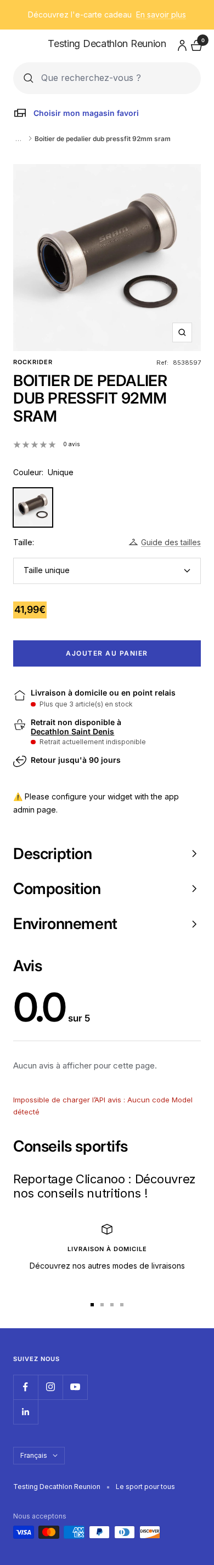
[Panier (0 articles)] (195, 44)
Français (33, 1455)
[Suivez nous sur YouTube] (75, 1387)
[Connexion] (180, 43)
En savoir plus (161, 14)
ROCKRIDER (33, 362)
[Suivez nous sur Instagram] (50, 1387)
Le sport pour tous (145, 1486)
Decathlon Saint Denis (72, 731)
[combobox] (115, 78)
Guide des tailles (171, 542)
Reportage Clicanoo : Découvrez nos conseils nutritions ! (104, 1186)
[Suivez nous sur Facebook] (25, 1387)
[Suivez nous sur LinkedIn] (25, 1411)
